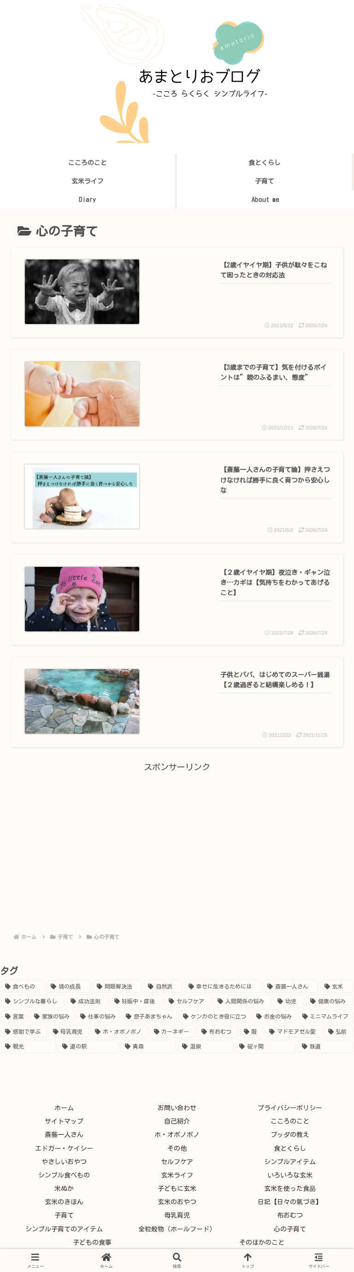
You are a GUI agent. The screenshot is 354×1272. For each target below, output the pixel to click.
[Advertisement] (177, 838)
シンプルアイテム (290, 1162)
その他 (177, 1148)
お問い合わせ (177, 1108)
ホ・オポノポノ (177, 1134)
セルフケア (177, 1162)
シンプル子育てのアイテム (64, 1229)
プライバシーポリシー (290, 1108)
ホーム (64, 1108)
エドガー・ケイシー (64, 1148)
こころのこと (290, 1121)
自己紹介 (177, 1121)
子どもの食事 (92, 1242)
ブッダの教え (290, 1134)
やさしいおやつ (64, 1162)
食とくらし (290, 1148)
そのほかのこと (261, 1242)
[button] (321, 1193)
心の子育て (290, 1229)
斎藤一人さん (64, 1134)
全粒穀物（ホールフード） (177, 1229)
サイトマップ (64, 1121)
